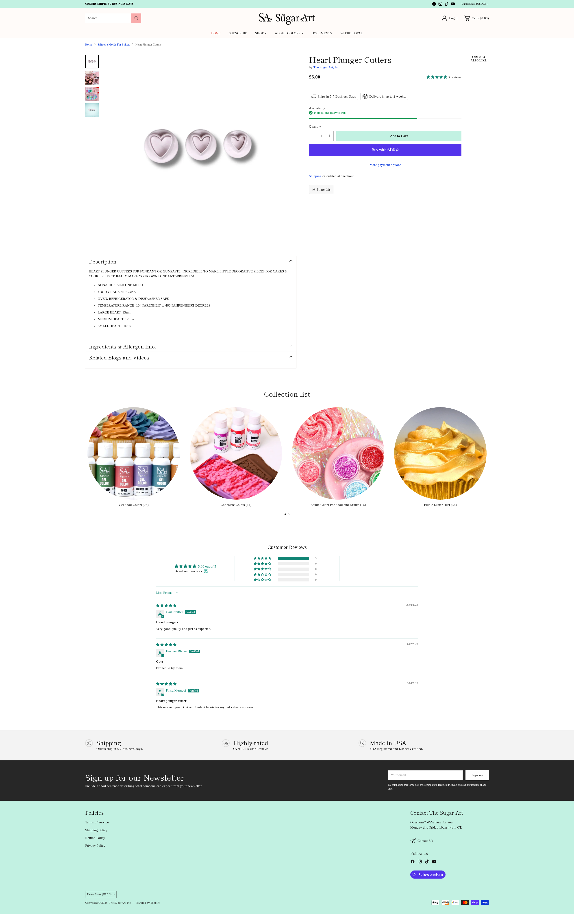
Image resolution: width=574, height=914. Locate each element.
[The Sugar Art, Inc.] (287, 18)
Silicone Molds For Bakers (114, 44)
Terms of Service (97, 822)
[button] (437, 77)
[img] (166, 605)
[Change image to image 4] (92, 110)
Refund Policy (95, 838)
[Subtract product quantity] (313, 136)
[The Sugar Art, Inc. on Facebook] (434, 5)
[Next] (489, 456)
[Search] (136, 18)
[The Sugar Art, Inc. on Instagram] (440, 5)
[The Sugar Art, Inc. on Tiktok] (446, 5)
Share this (323, 189)
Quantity (315, 126)
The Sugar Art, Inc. (326, 67)
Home (88, 44)
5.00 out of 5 (207, 566)
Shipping (315, 176)
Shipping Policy (96, 830)
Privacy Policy (95, 845)
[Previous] (85, 456)
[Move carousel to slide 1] (285, 514)
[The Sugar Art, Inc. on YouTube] (453, 5)
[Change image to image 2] (92, 78)
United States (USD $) (473, 3)
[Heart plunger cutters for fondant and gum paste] (199, 151)
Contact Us (425, 840)
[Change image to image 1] (92, 61)
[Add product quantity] (329, 136)
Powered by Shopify (148, 902)
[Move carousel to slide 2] (288, 514)
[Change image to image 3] (92, 94)
